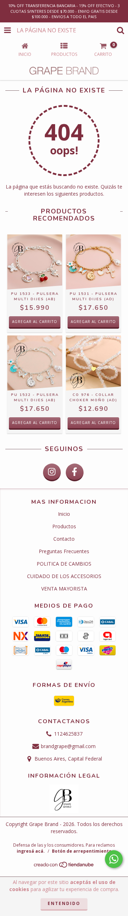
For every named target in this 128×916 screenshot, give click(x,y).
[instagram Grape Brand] (52, 472)
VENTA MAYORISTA (64, 588)
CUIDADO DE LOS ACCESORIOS (64, 576)
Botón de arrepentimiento (82, 851)
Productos (64, 526)
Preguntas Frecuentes (64, 551)
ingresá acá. (31, 851)
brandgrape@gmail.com (68, 746)
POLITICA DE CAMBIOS (64, 563)
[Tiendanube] (64, 866)
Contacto (64, 538)
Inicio (64, 513)
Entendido (64, 903)
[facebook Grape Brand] (75, 472)
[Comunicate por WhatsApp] (114, 859)
